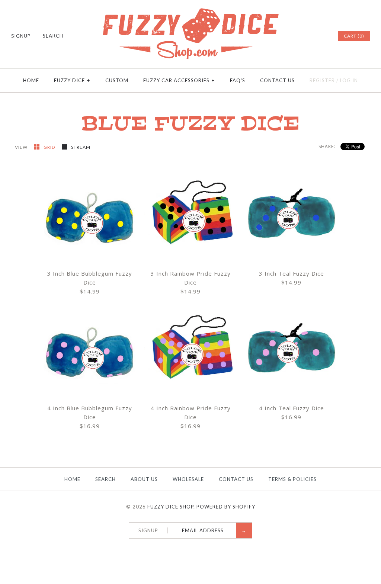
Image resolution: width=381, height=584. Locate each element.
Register (322, 80)
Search (105, 479)
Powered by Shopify (225, 507)
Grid (50, 147)
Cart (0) (354, 36)
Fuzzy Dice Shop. (171, 507)
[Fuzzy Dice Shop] (190, 11)
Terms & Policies (292, 479)
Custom (116, 80)
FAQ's (237, 80)
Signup (21, 35)
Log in (349, 80)
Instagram (321, 36)
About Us (144, 479)
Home (31, 80)
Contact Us (277, 80)
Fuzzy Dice (72, 80)
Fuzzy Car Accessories (179, 80)
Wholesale (188, 479)
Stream (80, 147)
